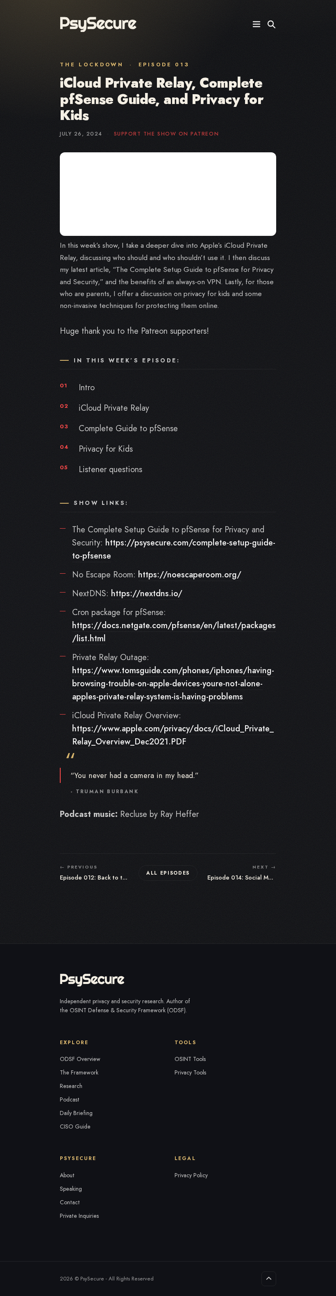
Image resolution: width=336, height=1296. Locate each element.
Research (71, 1086)
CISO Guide (75, 1126)
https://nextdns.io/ (146, 593)
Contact (70, 1202)
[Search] (271, 24)
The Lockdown (92, 64)
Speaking (71, 1189)
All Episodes (168, 872)
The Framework (79, 1072)
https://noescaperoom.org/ (189, 575)
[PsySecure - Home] (99, 24)
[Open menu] (256, 24)
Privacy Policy (191, 1175)
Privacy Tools (190, 1072)
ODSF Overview (80, 1059)
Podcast (69, 1099)
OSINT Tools (190, 1059)
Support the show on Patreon (166, 134)
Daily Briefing (76, 1113)
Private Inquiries (79, 1216)
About (67, 1175)
